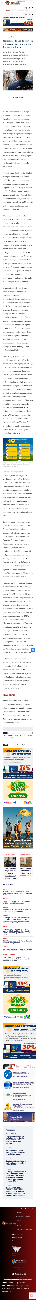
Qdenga (29, 735)
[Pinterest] (20, 103)
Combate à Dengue (21, 733)
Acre (10, 850)
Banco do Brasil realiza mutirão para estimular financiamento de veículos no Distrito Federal (15, 1140)
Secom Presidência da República (19, 745)
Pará (18, 894)
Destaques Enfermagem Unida (24, 868)
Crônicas (22, 861)
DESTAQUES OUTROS (14, 870)
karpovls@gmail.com (21, 1285)
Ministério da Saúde (13, 735)
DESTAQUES (9, 868)
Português (22, 1)
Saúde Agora (19, 906)
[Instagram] (26, 15)
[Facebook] (23, 15)
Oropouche (11, 894)
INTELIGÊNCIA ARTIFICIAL (13, 883)
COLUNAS (17, 853)
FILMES (25, 881)
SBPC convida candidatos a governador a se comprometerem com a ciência (17, 950)
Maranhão (13, 886)
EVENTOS (21, 877)
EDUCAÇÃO (21, 872)
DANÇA (24, 863)
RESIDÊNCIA (18, 901)
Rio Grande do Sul (21, 903)
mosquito (22, 735)
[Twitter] (22, 1209)
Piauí (23, 896)
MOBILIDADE (23, 890)
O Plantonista (22, 892)
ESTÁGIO (13, 877)
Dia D (5, 735)
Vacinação (11, 738)
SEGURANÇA (16, 908)
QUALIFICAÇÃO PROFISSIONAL (24, 899)
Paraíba (24, 894)
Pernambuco (16, 896)
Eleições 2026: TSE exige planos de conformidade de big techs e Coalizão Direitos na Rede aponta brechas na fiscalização (17, 931)
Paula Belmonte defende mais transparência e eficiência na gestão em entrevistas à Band (18, 959)
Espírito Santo (21, 875)
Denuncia (17, 864)
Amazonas (24, 850)
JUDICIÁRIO (20, 885)
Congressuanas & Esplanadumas (23, 857)
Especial (12, 875)
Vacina (5, 738)
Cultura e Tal (16, 863)
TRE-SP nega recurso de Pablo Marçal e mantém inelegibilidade (17, 942)
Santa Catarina (12, 905)
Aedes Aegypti (11, 733)
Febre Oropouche (15, 881)
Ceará (16, 852)
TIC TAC (10, 912)
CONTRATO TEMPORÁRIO (18, 859)
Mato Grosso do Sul (15, 888)
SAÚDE (5, 34)
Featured (19, 879)
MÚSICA (13, 892)
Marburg (20, 886)
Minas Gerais (13, 890)
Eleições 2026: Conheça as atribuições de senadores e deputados (16, 1163)
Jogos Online (10, 885)
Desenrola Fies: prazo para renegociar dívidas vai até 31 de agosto (15, 1152)
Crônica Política (13, 861)
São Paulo (21, 905)
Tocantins (18, 912)
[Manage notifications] (31, 1295)
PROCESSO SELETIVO (15, 897)
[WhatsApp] (25, 103)
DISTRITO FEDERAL (9, 955)
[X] (29, 15)
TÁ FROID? (13, 910)
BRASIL (10, 852)
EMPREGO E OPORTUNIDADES (16, 874)
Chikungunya (24, 852)
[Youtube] (32, 15)
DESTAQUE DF (16, 866)
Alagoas (16, 850)
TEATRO (20, 910)
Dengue (10, 34)
